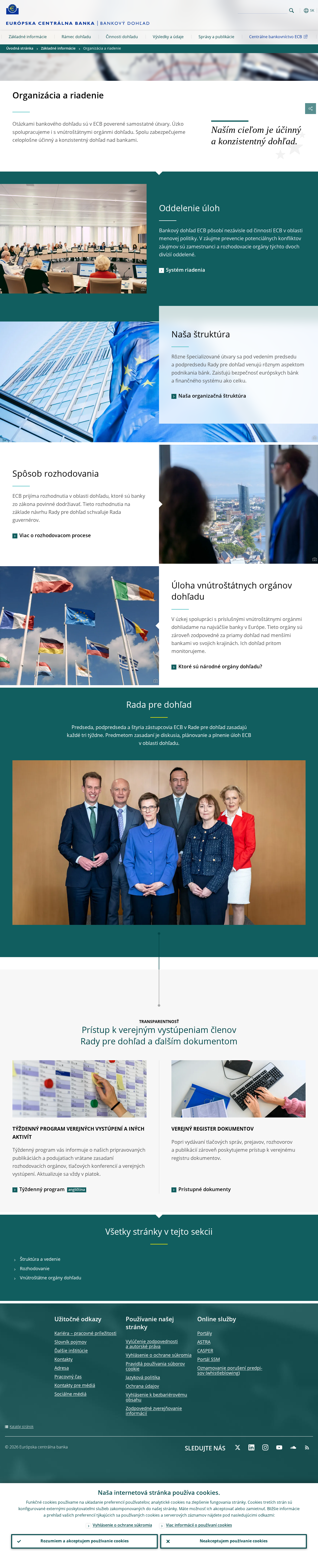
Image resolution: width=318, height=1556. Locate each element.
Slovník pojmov (70, 1342)
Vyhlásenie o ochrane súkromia (159, 1355)
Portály (204, 1333)
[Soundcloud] (293, 1447)
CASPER (205, 1351)
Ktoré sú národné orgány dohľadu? (220, 667)
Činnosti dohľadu (122, 37)
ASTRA (203, 1342)
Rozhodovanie (34, 1269)
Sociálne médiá (70, 1394)
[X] (237, 1447)
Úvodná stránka (19, 48)
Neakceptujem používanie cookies (234, 1541)
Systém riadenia (185, 270)
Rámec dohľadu (76, 37)
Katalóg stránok (22, 1427)
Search (291, 10)
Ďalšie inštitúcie (71, 1351)
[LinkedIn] (251, 1447)
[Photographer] (142, 289)
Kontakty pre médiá (74, 1385)
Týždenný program (42, 1189)
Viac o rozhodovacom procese (55, 535)
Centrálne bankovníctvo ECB (275, 37)
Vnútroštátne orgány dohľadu (50, 1278)
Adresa (61, 1368)
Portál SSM (208, 1359)
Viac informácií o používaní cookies (199, 1525)
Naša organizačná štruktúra (212, 396)
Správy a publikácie (216, 37)
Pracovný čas (68, 1377)
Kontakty (63, 1359)
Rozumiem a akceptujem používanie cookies (84, 1541)
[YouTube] (279, 1447)
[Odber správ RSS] (307, 1447)
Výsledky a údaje (168, 37)
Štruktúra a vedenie (40, 1259)
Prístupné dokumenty (204, 1189)
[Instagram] (265, 1447)
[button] (299, 10)
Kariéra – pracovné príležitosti (85, 1333)
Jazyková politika (143, 1378)
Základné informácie (28, 37)
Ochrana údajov (142, 1386)
